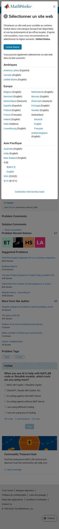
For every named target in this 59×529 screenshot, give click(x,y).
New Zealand (10, 158)
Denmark (8, 96)
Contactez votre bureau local (29, 191)
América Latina (11, 70)
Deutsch (38, 119)
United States (10, 79)
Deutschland (10, 101)
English (37, 124)
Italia (6, 124)
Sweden (35, 110)
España (7, 105)
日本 (6, 176)
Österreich (36, 101)
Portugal (35, 105)
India (6, 153)
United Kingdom (39, 133)
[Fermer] (54, 6)
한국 (6, 180)
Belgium (8, 92)
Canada (8, 75)
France (7, 114)
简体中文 (11, 167)
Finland (7, 110)
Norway (35, 96)
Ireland (7, 119)
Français (38, 128)
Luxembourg (10, 128)
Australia (8, 149)
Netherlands (37, 92)
